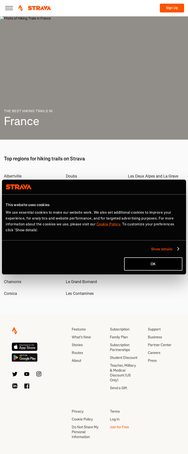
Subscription (119, 329)
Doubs (71, 176)
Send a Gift (118, 388)
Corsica (10, 293)
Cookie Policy (82, 419)
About (76, 360)
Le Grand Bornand (81, 281)
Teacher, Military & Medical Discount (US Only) (123, 373)
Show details (161, 248)
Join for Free (119, 427)
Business (155, 337)
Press (152, 360)
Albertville (13, 176)
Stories (77, 345)
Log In (114, 419)
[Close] (9, 8)
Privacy (78, 411)
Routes (77, 352)
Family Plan (119, 337)
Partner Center (159, 345)
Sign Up (172, 8)
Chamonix (13, 281)
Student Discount (123, 357)
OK (153, 264)
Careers (154, 352)
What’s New (81, 337)
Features (79, 329)
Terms (115, 411)
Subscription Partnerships (120, 347)
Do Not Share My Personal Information (85, 432)
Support (154, 329)
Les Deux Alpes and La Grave (153, 176)
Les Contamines (80, 293)
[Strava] (34, 8)
